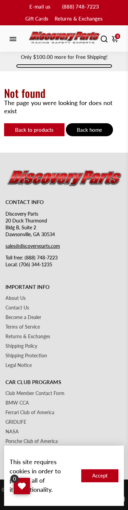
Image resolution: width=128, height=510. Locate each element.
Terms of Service (22, 327)
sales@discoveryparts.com (32, 246)
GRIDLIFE (15, 422)
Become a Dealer (23, 317)
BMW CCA (17, 403)
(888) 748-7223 (80, 6)
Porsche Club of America (31, 441)
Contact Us (17, 307)
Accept (100, 475)
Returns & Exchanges (79, 18)
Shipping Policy (21, 346)
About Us (15, 298)
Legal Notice (18, 365)
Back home (89, 130)
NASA (12, 431)
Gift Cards (36, 18)
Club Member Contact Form (35, 393)
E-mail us (40, 6)
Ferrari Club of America (29, 412)
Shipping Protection (26, 355)
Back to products (34, 130)
